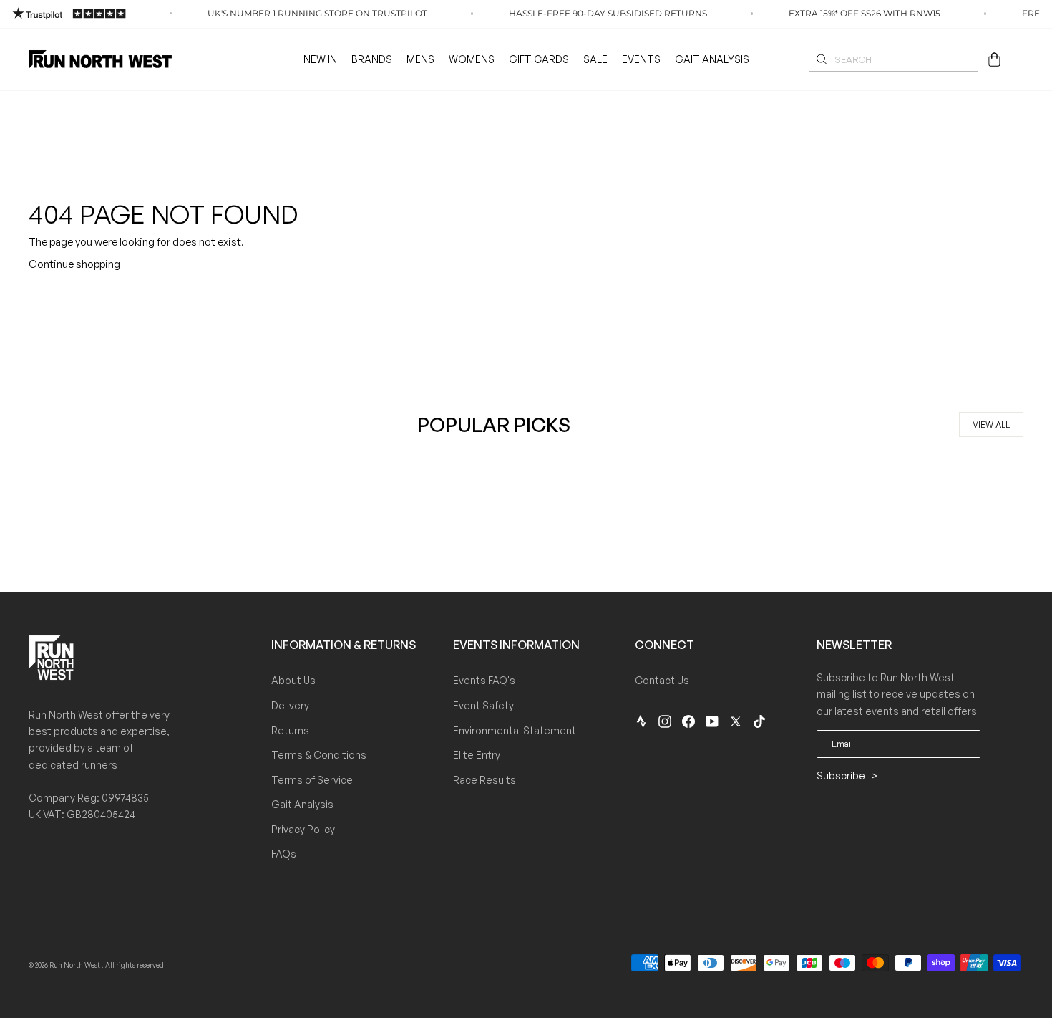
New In (320, 59)
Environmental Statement (514, 730)
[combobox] (893, 59)
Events (641, 59)
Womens (472, 59)
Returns (290, 730)
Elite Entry (476, 755)
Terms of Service (312, 780)
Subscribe (842, 775)
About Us (293, 680)
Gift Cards (539, 59)
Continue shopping (74, 264)
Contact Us (662, 680)
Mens (420, 59)
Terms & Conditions (318, 755)
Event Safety (483, 705)
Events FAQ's (484, 680)
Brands (371, 59)
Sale (595, 59)
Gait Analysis (712, 59)
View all (991, 424)
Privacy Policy (303, 829)
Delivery (290, 705)
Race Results (484, 780)
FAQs (283, 853)
